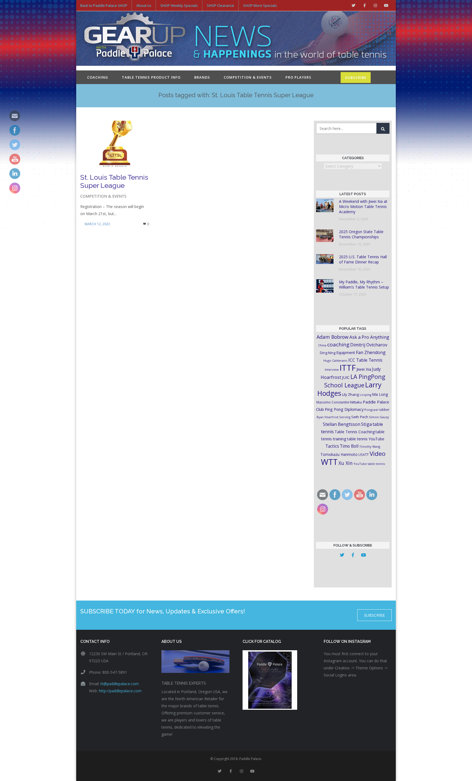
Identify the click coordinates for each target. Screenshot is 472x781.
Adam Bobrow (333, 337)
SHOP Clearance (220, 5)
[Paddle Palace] (135, 39)
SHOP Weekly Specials (179, 5)
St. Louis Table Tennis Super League (114, 181)
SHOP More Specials (260, 5)
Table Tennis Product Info (151, 77)
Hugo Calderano (335, 360)
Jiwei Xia (363, 369)
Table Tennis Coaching (355, 431)
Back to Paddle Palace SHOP (103, 5)
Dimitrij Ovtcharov (368, 345)
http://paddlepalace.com (120, 690)
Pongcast (371, 410)
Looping (365, 395)
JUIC (346, 377)
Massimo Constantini (332, 402)
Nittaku (356, 402)
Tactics (332, 446)
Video (377, 453)
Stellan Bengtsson (341, 424)
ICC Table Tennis (365, 360)
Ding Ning (327, 353)
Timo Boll (349, 446)
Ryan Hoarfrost (327, 417)
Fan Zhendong (371, 352)
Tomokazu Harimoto (339, 454)
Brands (202, 77)
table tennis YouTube (365, 438)
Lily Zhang (350, 394)
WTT (329, 461)
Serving (344, 417)
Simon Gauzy (379, 417)
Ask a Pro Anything (369, 337)
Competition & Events (248, 77)
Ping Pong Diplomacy (344, 409)
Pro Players (298, 77)
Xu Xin (345, 463)
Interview (332, 369)
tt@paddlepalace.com (120, 683)
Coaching (97, 77)
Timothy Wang (369, 446)
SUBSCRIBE (355, 77)
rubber (384, 409)
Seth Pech (359, 416)
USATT (363, 454)
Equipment (345, 352)
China (322, 345)
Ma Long (380, 394)
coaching (338, 344)
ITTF (348, 367)
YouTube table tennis (369, 464)
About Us (143, 5)
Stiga (366, 424)
